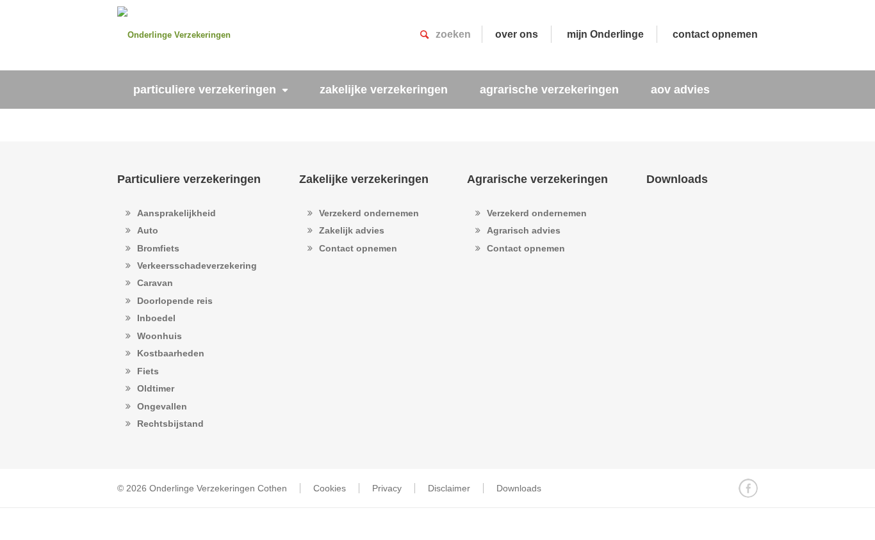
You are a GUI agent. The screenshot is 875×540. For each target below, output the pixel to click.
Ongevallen (162, 406)
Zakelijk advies (351, 230)
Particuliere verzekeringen (189, 179)
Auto (147, 230)
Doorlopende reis (175, 301)
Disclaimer (449, 488)
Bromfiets (158, 248)
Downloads (677, 179)
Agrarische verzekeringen (537, 179)
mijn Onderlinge (605, 34)
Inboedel (156, 318)
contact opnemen (715, 34)
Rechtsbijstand (170, 423)
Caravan (155, 283)
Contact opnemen (358, 248)
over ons (516, 34)
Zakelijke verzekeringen (364, 179)
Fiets (148, 371)
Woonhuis (159, 336)
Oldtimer (155, 388)
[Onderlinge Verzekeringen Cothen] (181, 35)
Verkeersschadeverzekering (197, 265)
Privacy (387, 488)
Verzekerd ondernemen (369, 213)
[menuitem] (210, 89)
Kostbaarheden (170, 353)
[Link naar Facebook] (748, 488)
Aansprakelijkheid (176, 213)
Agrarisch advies (523, 230)
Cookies (329, 488)
